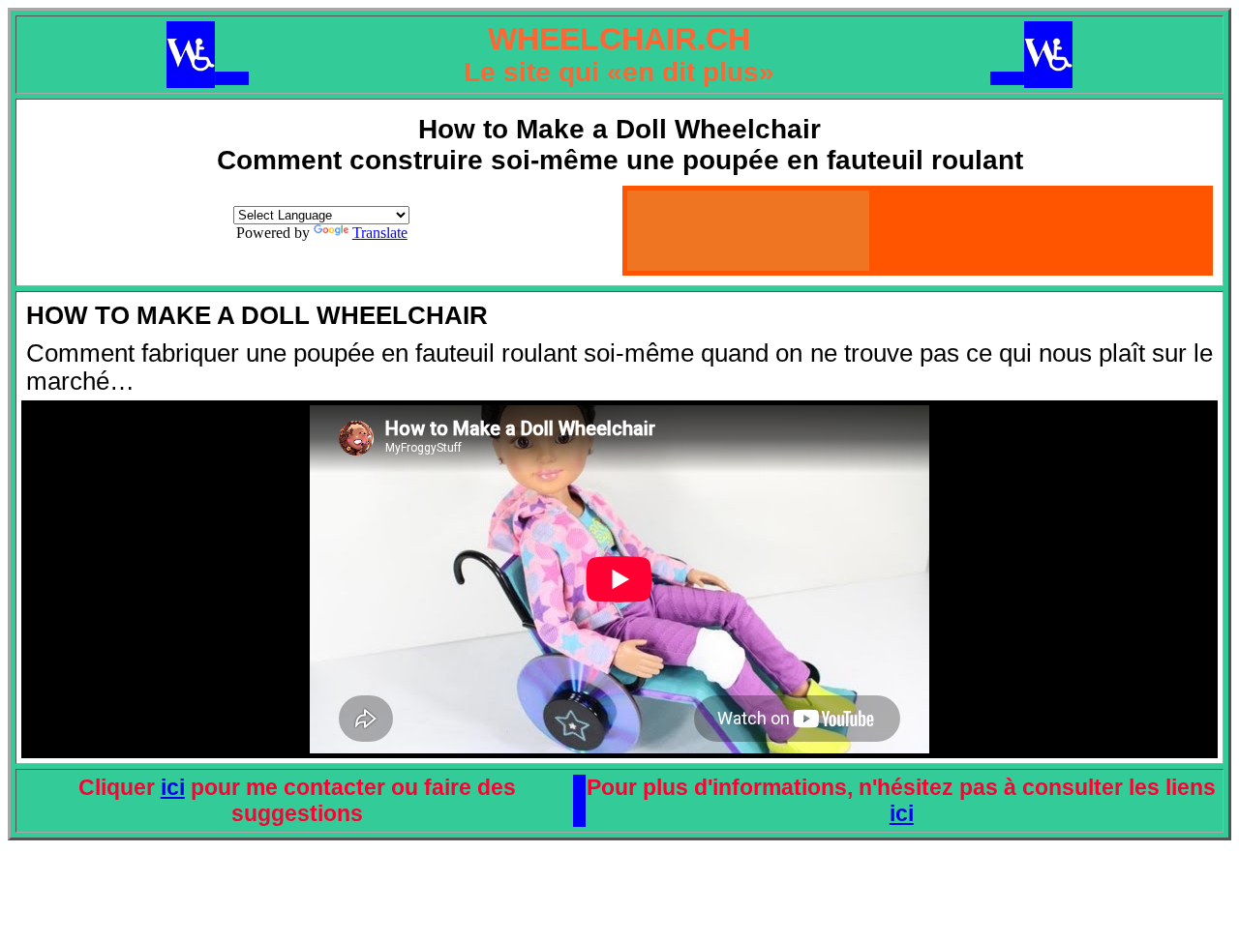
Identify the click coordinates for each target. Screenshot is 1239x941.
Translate (380, 232)
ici (173, 787)
